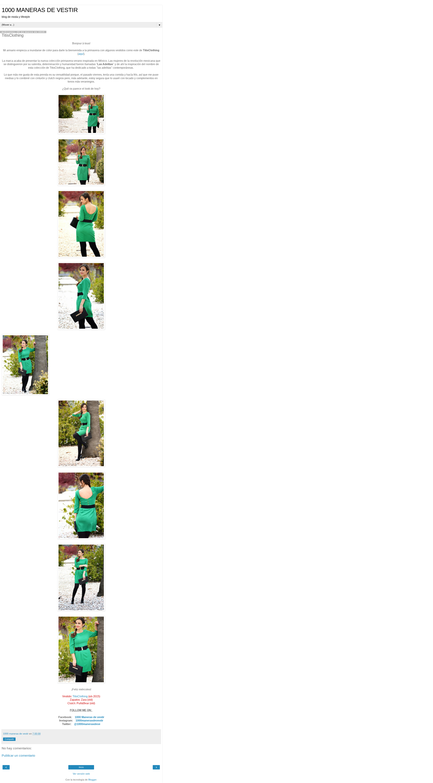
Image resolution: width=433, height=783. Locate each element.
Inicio (81, 767)
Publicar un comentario (18, 755)
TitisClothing (80, 696)
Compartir (9, 739)
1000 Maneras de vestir (89, 717)
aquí (81, 53)
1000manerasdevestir (89, 720)
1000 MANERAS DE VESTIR (40, 10)
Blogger (92, 779)
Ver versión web (81, 773)
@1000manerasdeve (87, 724)
